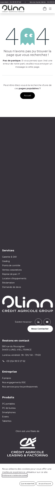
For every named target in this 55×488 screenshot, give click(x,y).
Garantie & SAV (9, 257)
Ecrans (5, 416)
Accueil (27, 95)
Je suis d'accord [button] (44, 483)
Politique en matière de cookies (14, 475)
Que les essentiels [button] (27, 483)
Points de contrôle (11, 265)
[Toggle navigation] (50, 8)
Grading (6, 261)
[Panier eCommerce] (44, 8)
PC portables (8, 404)
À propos (6, 378)
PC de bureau (9, 408)
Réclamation (8, 282)
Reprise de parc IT (11, 274)
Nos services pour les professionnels (20, 386)
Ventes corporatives (12, 270)
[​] (38, 321)
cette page (33, 67)
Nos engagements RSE (14, 382)
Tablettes (6, 421)
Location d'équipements (14, 278)
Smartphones (9, 412)
